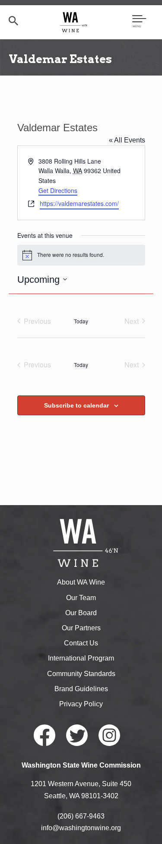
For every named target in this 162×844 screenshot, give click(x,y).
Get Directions (57, 190)
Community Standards (81, 673)
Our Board (81, 612)
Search (13, 20)
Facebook (44, 735)
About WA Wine (81, 582)
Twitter (77, 735)
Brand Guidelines (81, 688)
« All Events (127, 140)
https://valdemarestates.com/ (79, 203)
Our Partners (81, 628)
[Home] (73, 21)
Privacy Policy (81, 704)
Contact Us (81, 643)
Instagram (109, 735)
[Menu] (139, 22)
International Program (81, 658)
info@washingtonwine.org (81, 827)
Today (81, 321)
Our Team (81, 597)
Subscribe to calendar (76, 405)
